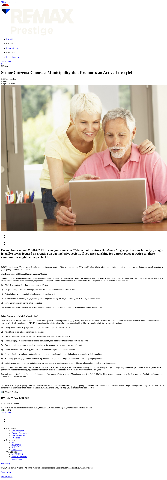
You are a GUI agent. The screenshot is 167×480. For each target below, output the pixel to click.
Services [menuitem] (9, 44)
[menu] (86, 44)
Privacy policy (7, 477)
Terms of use (6, 472)
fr (1, 64)
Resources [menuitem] (10, 52)
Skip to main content (9, 2)
